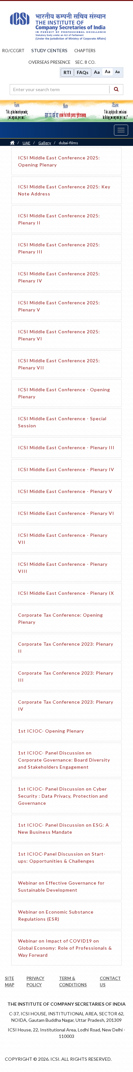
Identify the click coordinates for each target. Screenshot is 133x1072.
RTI (67, 72)
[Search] (116, 89)
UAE (26, 142)
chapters (85, 50)
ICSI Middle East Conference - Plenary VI (66, 513)
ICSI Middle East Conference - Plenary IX (66, 593)
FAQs (82, 72)
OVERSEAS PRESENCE (49, 62)
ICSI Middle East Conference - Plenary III (66, 447)
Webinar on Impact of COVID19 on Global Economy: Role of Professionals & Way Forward (65, 948)
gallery (44, 142)
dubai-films (68, 142)
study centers (49, 50)
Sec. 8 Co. (85, 62)
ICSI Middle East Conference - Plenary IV (66, 469)
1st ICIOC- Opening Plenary (51, 731)
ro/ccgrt (13, 50)
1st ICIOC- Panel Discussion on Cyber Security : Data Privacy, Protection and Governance (63, 796)
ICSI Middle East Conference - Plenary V (65, 491)
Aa (97, 72)
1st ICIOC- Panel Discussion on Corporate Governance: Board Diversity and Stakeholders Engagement (64, 760)
